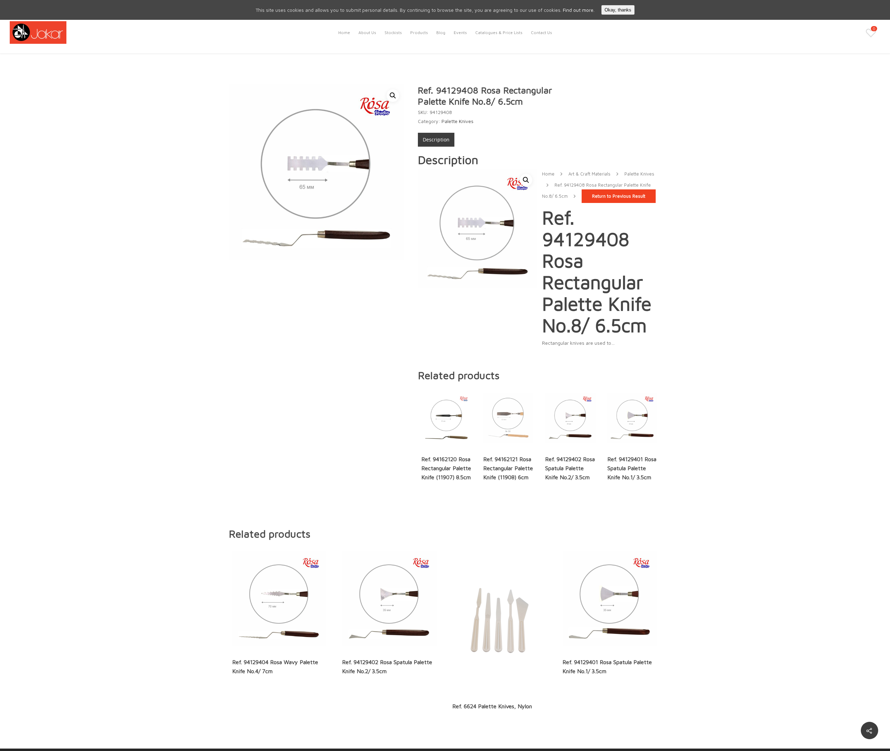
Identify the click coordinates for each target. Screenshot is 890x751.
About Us (367, 32)
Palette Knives (458, 121)
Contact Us (541, 32)
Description (436, 139)
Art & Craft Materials (589, 174)
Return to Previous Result (618, 196)
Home (344, 32)
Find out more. (578, 10)
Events (460, 32)
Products (419, 32)
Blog (440, 32)
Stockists (393, 32)
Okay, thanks (618, 10)
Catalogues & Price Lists (499, 32)
